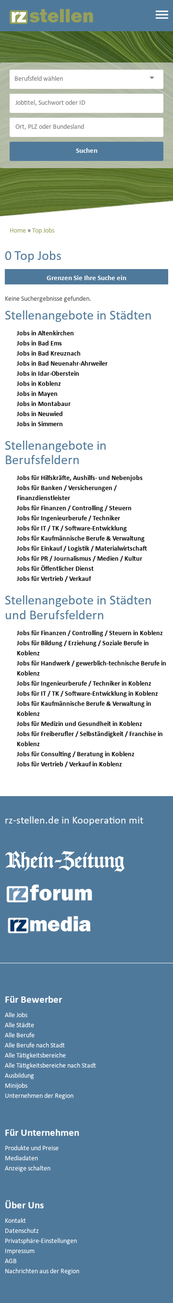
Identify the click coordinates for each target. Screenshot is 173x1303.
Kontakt (15, 1221)
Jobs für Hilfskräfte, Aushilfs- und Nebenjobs (80, 478)
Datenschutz (22, 1231)
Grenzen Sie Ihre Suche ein (86, 278)
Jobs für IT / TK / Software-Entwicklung (72, 528)
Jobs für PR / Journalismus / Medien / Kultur (79, 559)
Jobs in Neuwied (40, 414)
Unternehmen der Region (39, 1096)
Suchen (87, 151)
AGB (11, 1261)
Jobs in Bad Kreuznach (49, 353)
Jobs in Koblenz (39, 384)
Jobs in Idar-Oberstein (48, 374)
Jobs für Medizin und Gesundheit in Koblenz (79, 724)
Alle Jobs (16, 1015)
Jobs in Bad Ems (39, 343)
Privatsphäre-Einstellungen (41, 1241)
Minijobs (16, 1086)
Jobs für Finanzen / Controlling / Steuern (74, 508)
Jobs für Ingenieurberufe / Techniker (68, 518)
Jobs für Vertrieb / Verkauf (54, 579)
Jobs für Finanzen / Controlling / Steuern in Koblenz (90, 633)
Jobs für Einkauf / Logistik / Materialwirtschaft (82, 549)
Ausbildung (19, 1076)
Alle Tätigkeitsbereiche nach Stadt (50, 1065)
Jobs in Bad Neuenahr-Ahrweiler (62, 364)
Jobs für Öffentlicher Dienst (55, 569)
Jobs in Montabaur (44, 404)
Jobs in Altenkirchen (45, 333)
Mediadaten (21, 1158)
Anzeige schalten (27, 1168)
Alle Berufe (20, 1035)
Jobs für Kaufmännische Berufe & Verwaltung (81, 538)
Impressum (20, 1251)
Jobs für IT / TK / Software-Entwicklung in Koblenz (87, 694)
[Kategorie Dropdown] (153, 78)
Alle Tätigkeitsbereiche (35, 1055)
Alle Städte (19, 1025)
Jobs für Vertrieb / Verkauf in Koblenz (69, 764)
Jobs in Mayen (37, 394)
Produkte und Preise (32, 1148)
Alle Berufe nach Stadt (35, 1045)
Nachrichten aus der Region (42, 1271)
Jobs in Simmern (40, 424)
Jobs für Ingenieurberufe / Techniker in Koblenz (84, 684)
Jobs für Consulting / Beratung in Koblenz (76, 754)
